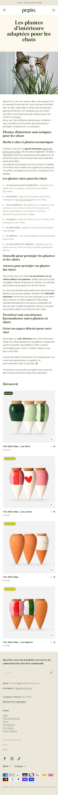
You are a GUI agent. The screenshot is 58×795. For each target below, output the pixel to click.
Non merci (42, 407)
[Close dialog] (54, 379)
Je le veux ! (42, 403)
